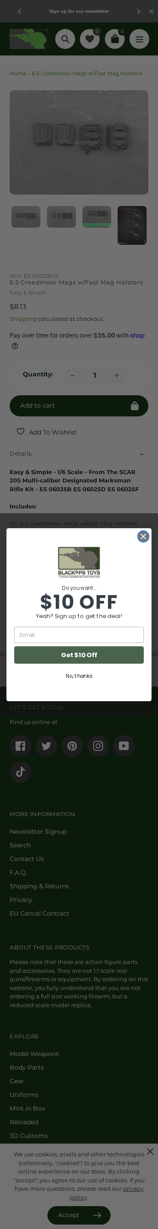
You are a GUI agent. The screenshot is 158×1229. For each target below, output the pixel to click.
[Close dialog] (143, 536)
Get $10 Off (79, 654)
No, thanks (79, 676)
